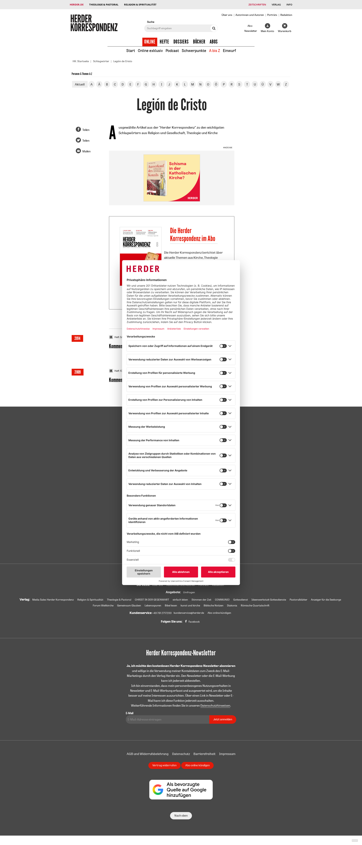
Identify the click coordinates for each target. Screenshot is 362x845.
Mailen (86, 151)
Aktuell (80, 84)
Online (149, 42)
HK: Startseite (81, 61)
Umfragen (189, 592)
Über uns (227, 15)
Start (130, 50)
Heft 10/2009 (122, 371)
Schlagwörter (101, 61)
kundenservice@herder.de (189, 612)
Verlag (276, 4)
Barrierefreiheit (204, 754)
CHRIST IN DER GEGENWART (152, 599)
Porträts (272, 15)
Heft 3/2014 (121, 337)
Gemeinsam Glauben (129, 605)
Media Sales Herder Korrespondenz (53, 599)
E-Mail (129, 713)
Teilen (85, 130)
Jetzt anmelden (222, 719)
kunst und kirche (190, 605)
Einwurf (229, 50)
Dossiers (181, 42)
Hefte (164, 42)
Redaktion (286, 15)
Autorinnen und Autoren (249, 15)
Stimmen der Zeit (201, 599)
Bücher (199, 42)
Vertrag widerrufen (164, 765)
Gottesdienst (240, 599)
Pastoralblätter (298, 599)
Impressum (227, 754)
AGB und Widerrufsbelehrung (148, 754)
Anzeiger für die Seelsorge (326, 599)
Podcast (172, 50)
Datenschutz (181, 754)
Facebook (194, 621)
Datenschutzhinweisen (215, 705)
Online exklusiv (150, 50)
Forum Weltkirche (103, 605)
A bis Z (214, 50)
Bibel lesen (171, 605)
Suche (150, 22)
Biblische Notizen (213, 605)
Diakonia (232, 605)
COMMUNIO (222, 599)
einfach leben (180, 599)
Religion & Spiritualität (140, 4)
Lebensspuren (153, 605)
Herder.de (77, 4)
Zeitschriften (257, 4)
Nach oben (181, 816)
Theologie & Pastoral (103, 4)
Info (289, 4)
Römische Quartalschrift (255, 605)
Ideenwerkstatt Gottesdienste (269, 599)
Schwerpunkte (194, 50)
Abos (214, 42)
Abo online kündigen (219, 612)
